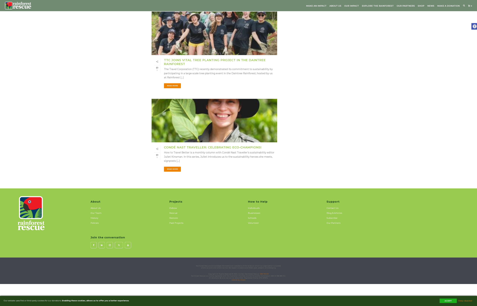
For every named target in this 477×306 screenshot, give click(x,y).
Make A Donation (448, 6)
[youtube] (128, 245)
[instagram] (110, 245)
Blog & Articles (334, 213)
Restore (173, 218)
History (94, 218)
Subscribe (332, 218)
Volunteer (253, 223)
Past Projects (176, 223)
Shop (421, 6)
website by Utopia (238, 280)
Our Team (96, 213)
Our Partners (406, 6)
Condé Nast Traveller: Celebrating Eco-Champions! (212, 147)
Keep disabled (465, 301)
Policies (95, 223)
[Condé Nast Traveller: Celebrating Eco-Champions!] (214, 120)
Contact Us (332, 208)
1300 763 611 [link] (264, 274)
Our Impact (351, 6)
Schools (252, 218)
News (430, 6)
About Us (335, 6)
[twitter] (119, 245)
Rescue (173, 213)
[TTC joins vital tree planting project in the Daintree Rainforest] (214, 33)
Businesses (254, 213)
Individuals (254, 208)
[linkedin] (102, 245)
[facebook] (94, 245)
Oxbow (173, 208)
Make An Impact (316, 6)
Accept (448, 301)
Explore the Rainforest (378, 6)
